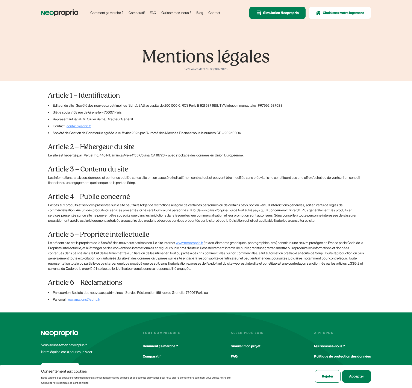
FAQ (153, 13)
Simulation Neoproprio (281, 13)
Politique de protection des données (342, 356)
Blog (199, 13)
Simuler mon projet (246, 346)
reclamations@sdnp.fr (84, 299)
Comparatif (137, 13)
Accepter (356, 376)
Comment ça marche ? (106, 13)
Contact (214, 13)
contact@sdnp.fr (79, 126)
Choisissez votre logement (343, 13)
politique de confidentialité (74, 382)
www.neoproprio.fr (189, 243)
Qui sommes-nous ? (176, 13)
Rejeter (327, 376)
